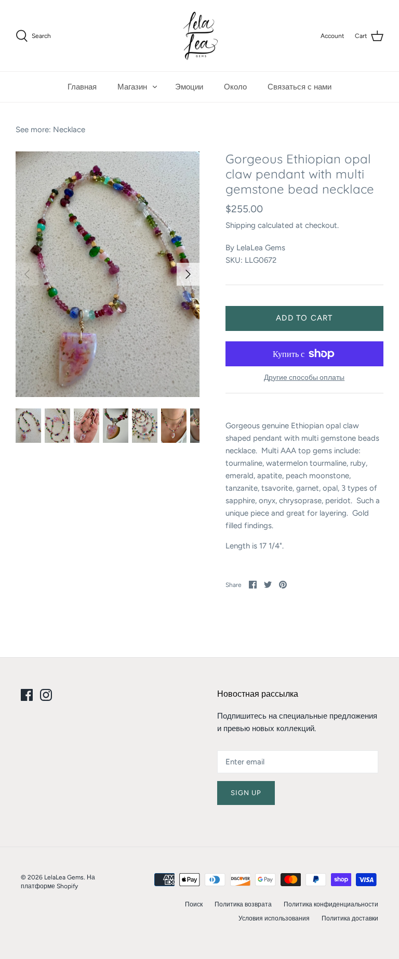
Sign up (246, 793)
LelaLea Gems (260, 247)
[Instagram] (46, 695)
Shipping (240, 225)
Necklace (69, 129)
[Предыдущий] (27, 274)
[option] (108, 274)
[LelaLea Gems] (199, 35)
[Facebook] (27, 695)
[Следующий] (188, 274)
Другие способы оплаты (304, 378)
